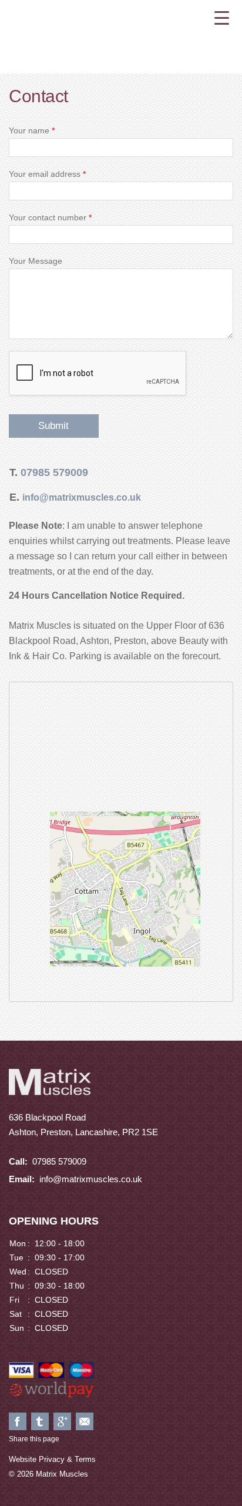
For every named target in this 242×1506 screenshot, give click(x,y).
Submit (53, 425)
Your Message (35, 261)
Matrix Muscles (121, 35)
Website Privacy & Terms (52, 1459)
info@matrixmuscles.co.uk (90, 1179)
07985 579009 (54, 472)
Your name (32, 130)
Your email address (47, 174)
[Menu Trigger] (222, 17)
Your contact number (50, 217)
